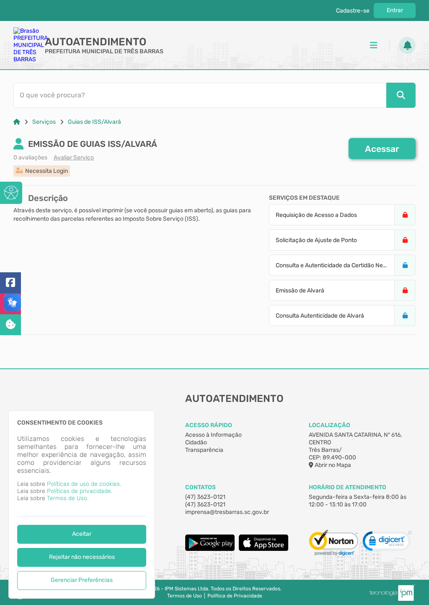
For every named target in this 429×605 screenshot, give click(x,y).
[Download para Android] (210, 549)
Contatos (200, 487)
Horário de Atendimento (347, 487)
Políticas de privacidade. (79, 491)
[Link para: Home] (16, 121)
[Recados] (407, 45)
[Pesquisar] (401, 95)
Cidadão (196, 442)
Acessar (382, 148)
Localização (329, 425)
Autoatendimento (95, 42)
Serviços (44, 121)
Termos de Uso (184, 596)
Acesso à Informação (213, 434)
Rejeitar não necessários (82, 557)
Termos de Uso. (67, 498)
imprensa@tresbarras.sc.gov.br (227, 512)
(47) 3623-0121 (205, 497)
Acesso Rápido (208, 425)
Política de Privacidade (234, 596)
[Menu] (373, 45)
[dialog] (81, 504)
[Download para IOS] (263, 549)
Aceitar (81, 533)
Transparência (204, 450)
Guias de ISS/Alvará (94, 121)
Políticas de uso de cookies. (84, 484)
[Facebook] (10, 282)
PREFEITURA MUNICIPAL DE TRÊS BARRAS (104, 51)
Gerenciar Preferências (82, 580)
